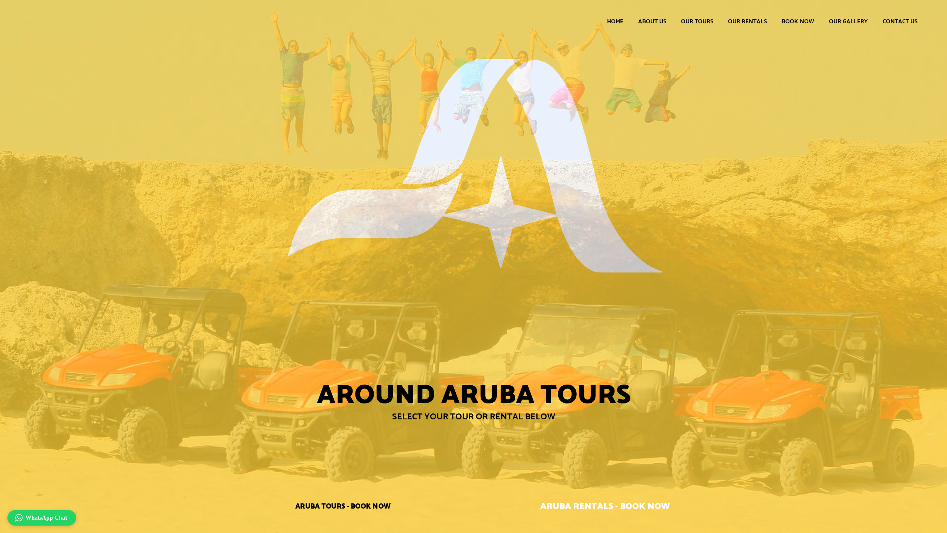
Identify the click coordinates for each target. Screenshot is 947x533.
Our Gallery (848, 21)
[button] (41, 518)
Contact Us (900, 21)
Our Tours (697, 21)
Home (615, 21)
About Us (652, 21)
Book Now (798, 21)
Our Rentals (747, 21)
